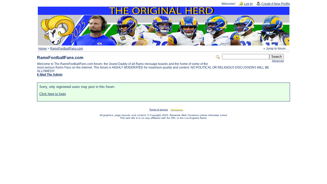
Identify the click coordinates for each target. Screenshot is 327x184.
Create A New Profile (275, 4)
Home (42, 48)
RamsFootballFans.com (66, 48)
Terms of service (158, 109)
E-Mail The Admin (49, 74)
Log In (248, 4)
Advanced (278, 60)
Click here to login (52, 94)
